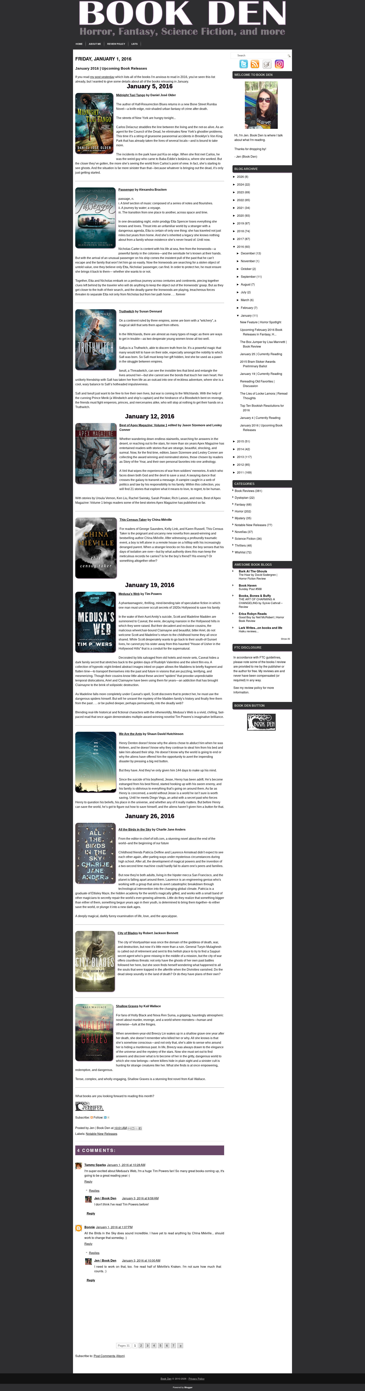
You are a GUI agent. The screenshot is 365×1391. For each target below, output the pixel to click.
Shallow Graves (127, 1006)
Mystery (240, 518)
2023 (241, 192)
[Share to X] (136, 1128)
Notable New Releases (101, 1133)
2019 (241, 223)
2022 (241, 200)
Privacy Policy (197, 1378)
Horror (239, 511)
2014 (241, 449)
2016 (241, 246)
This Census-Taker (133, 519)
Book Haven (248, 585)
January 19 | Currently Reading (261, 373)
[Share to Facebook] (140, 1128)
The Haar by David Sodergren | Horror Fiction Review (258, 576)
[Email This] (129, 1128)
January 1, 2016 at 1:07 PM (114, 1227)
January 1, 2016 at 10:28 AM (126, 1165)
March (245, 300)
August (246, 284)
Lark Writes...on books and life (260, 627)
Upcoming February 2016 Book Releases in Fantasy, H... (261, 331)
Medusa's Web (129, 594)
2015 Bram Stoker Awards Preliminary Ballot (257, 363)
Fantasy (240, 504)
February (247, 307)
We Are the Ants (130, 734)
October (246, 269)
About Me (95, 44)
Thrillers (240, 545)
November (248, 261)
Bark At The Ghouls (253, 571)
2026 (241, 176)
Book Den (166, 1378)
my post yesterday (102, 77)
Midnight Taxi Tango (130, 95)
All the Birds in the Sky (134, 829)
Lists (134, 44)
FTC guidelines (269, 657)
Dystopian (241, 497)
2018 (241, 231)
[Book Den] (261, 729)
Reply (88, 1181)
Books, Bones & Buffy (255, 595)
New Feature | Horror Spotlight (260, 322)
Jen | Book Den (105, 1198)
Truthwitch (126, 311)
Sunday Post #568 (250, 589)
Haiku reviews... (249, 631)
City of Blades (128, 933)
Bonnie (89, 1227)
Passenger (126, 189)
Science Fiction (245, 538)
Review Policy (116, 44)
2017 (241, 239)
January (246, 315)
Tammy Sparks (95, 1165)
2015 (241, 441)
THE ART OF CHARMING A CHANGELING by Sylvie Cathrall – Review (260, 603)
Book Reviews (244, 491)
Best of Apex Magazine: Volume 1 (143, 425)
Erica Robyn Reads (253, 613)
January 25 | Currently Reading (261, 354)
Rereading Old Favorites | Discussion (257, 383)
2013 (241, 457)
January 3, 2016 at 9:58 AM (140, 1198)
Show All (285, 638)
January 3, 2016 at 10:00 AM (141, 1260)
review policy (253, 687)
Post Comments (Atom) (109, 1356)
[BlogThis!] (133, 1128)
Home (79, 44)
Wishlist (240, 552)
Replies (94, 1190)
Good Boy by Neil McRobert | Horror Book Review (261, 619)
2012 (241, 464)
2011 (241, 472)
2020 (241, 215)
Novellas (241, 531)
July (244, 292)
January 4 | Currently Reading (260, 417)
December (248, 253)
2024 (241, 184)
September (248, 276)
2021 (241, 207)
